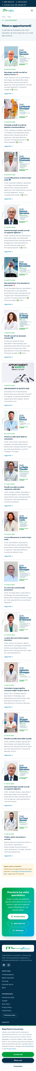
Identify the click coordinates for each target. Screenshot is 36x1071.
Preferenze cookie (9, 1015)
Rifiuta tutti (18, 1060)
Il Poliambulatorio (8, 974)
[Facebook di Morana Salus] (4, 965)
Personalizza (18, 1066)
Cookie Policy (6, 1011)
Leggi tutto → (8, 93)
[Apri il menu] (32, 10)
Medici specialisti (8, 978)
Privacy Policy (7, 1007)
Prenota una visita (8, 997)
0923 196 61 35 (9, 2)
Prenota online (19, 917)
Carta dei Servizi (7, 984)
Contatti (4, 1001)
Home (4, 17)
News (4, 988)
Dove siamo (6, 1004)
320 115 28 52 (22, 2)
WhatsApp (19, 930)
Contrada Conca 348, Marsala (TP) (15, 5)
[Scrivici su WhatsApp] (9, 965)
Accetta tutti (18, 1054)
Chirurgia (5, 981)
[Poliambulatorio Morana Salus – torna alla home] (8, 10)
